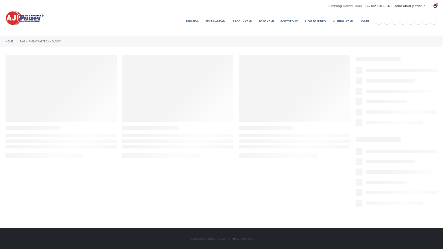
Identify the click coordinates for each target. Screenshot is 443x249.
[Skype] (410, 21)
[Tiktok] (434, 21)
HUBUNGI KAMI (342, 21)
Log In (364, 21)
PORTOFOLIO (289, 21)
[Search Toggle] (430, 6)
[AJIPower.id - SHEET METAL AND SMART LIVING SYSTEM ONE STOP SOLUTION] (25, 18)
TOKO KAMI (266, 21)
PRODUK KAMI (242, 21)
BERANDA (192, 21)
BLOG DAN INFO (315, 21)
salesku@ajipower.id (410, 6)
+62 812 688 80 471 (378, 6)
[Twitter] (387, 21)
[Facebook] (379, 21)
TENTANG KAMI (215, 21)
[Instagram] (402, 21)
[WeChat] (426, 21)
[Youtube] (395, 21)
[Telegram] (418, 21)
